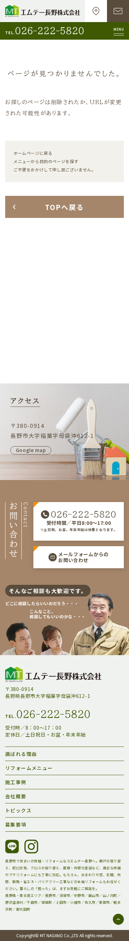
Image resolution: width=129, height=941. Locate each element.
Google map (31, 450)
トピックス (18, 810)
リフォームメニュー (29, 767)
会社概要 (15, 796)
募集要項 (15, 824)
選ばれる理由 (21, 753)
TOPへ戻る (64, 207)
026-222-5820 (49, 30)
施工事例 (15, 782)
